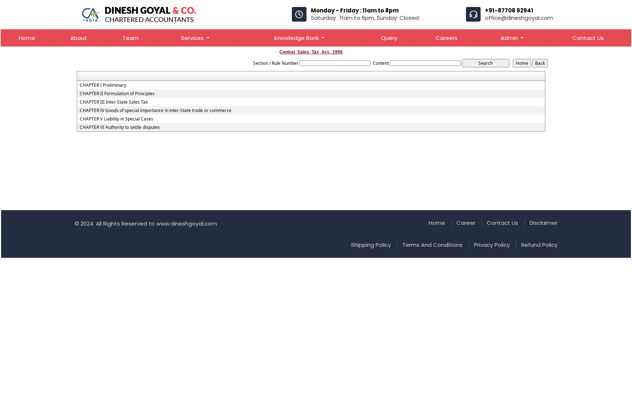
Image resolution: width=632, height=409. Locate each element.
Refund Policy (539, 245)
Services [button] (193, 38)
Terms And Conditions (432, 245)
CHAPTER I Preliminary (103, 85)
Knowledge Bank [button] (297, 38)
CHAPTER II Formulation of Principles (117, 94)
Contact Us (588, 38)
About (78, 38)
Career (465, 223)
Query (389, 38)
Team (131, 38)
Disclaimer (543, 223)
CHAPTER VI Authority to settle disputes (120, 127)
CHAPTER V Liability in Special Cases (116, 119)
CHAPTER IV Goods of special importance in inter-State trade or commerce (156, 111)
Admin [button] (510, 38)
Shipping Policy (371, 245)
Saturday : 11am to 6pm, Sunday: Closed (365, 18)
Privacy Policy (492, 245)
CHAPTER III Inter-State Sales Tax (114, 102)
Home (27, 38)
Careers (447, 38)
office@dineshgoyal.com (519, 18)
